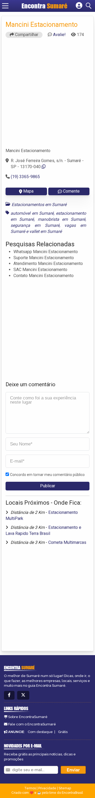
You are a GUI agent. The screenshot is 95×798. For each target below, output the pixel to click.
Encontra (44, 6)
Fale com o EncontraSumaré (32, 724)
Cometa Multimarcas (67, 542)
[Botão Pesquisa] (89, 6)
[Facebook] (9, 695)
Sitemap (65, 788)
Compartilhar (26, 34)
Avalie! (59, 34)
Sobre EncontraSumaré (28, 717)
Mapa (28, 191)
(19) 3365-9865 (25, 176)
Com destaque (40, 732)
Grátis (63, 732)
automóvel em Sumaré (32, 213)
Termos (30, 788)
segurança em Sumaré (35, 225)
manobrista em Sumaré (62, 219)
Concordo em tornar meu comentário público (47, 475)
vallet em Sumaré (45, 231)
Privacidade (47, 788)
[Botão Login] (79, 6)
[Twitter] (23, 695)
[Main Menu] (5, 6)
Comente (71, 191)
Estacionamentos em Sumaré (39, 204)
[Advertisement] (47, 95)
